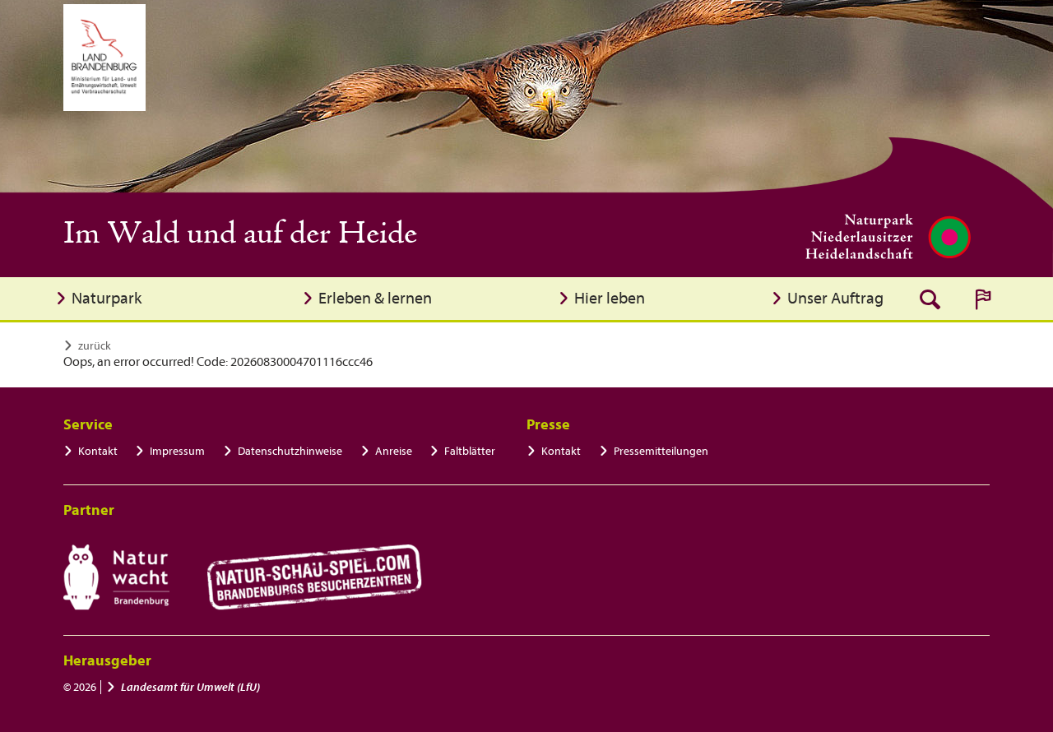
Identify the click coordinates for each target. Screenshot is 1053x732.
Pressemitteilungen (661, 451)
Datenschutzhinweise (290, 451)
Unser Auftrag (835, 298)
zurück (94, 346)
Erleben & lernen (375, 298)
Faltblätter (469, 451)
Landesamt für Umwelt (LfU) (190, 687)
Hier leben (609, 298)
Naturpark (106, 298)
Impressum (177, 451)
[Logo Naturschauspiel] (314, 577)
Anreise (393, 451)
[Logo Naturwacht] (116, 577)
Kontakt (98, 451)
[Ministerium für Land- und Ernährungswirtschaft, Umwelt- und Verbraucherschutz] (104, 57)
